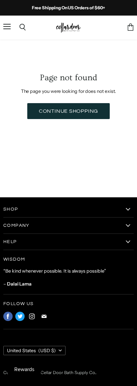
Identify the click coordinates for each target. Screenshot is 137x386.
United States (31, 351)
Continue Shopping (68, 111)
